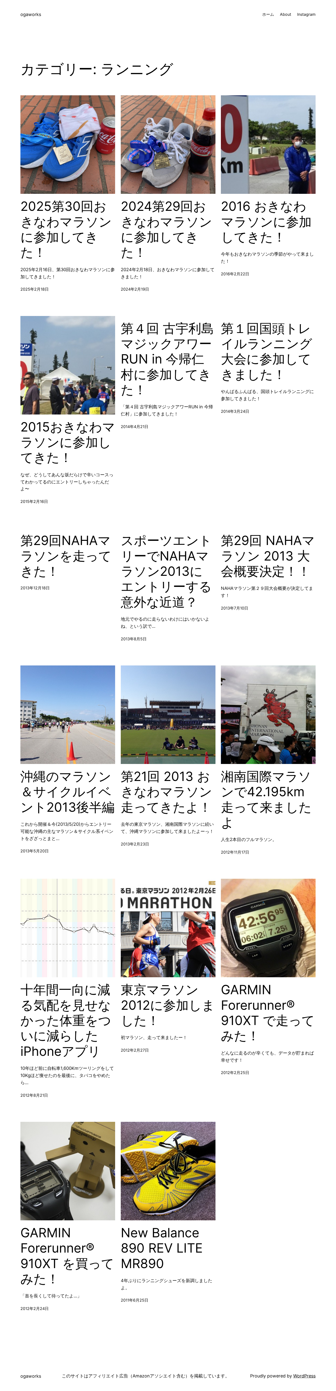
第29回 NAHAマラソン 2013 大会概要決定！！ (268, 556)
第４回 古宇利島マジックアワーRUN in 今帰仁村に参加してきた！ (167, 359)
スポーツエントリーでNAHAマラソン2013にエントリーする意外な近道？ (166, 571)
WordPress (304, 1375)
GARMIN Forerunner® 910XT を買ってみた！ (67, 1256)
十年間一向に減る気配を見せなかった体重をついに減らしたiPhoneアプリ (65, 1020)
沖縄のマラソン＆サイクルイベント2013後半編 (67, 792)
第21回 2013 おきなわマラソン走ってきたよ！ (166, 792)
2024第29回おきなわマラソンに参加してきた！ (166, 229)
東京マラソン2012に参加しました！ (168, 1005)
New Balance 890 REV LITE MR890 (162, 1248)
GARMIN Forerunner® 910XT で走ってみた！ (268, 1012)
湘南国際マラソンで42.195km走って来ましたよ (266, 799)
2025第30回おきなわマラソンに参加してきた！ (66, 229)
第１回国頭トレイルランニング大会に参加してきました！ (266, 351)
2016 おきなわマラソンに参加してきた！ (266, 222)
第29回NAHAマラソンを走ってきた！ (65, 556)
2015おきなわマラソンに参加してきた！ (67, 442)
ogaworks (30, 14)
